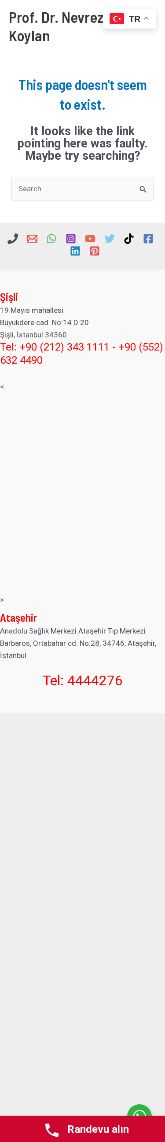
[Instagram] (71, 238)
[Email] (32, 238)
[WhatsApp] (51, 238)
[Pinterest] (94, 251)
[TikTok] (129, 238)
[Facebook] (148, 238)
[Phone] (12, 238)
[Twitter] (109, 238)
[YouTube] (90, 238)
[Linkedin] (75, 251)
